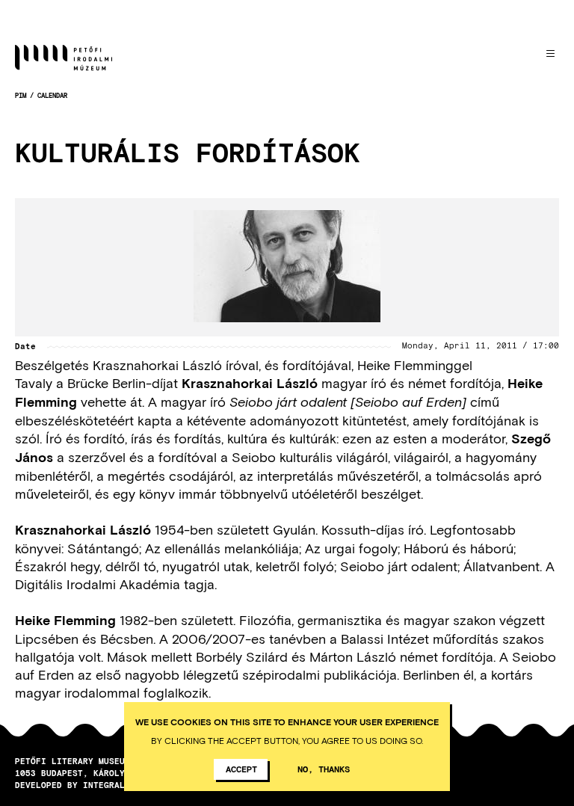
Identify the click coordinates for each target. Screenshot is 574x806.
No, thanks (323, 768)
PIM (20, 95)
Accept (241, 768)
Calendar (52, 95)
